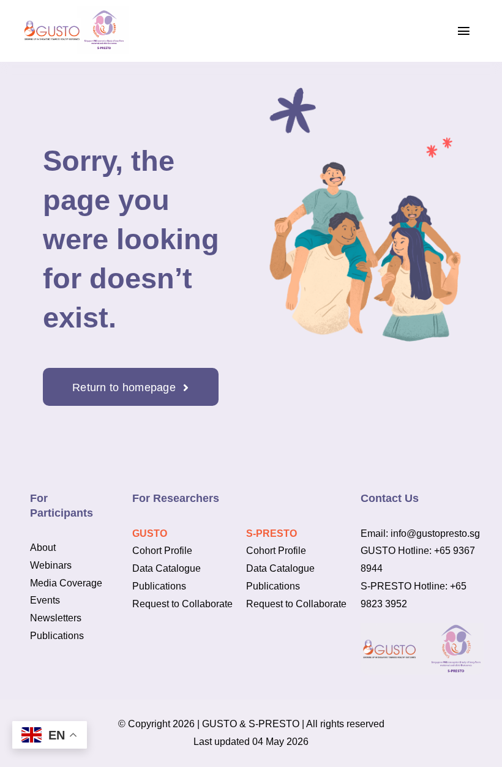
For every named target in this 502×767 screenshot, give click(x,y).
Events (45, 600)
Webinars (51, 565)
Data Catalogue (166, 568)
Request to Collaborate (182, 604)
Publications (57, 635)
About (43, 547)
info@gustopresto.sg (435, 533)
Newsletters (55, 618)
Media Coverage (66, 583)
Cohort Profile (162, 550)
